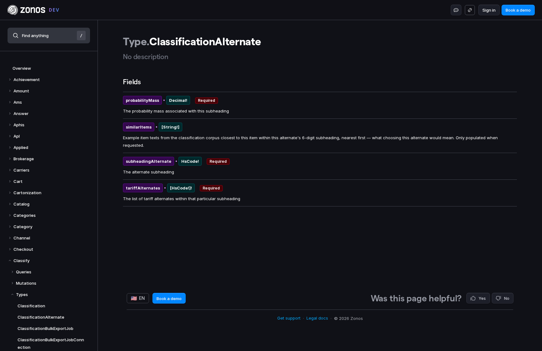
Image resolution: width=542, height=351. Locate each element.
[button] (49, 35)
